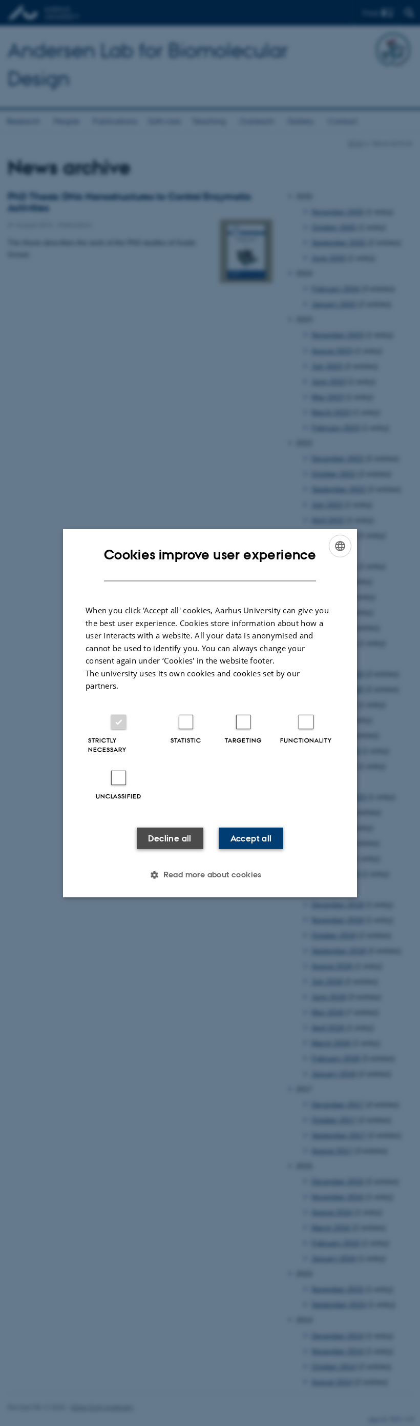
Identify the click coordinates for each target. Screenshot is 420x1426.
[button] (210, 875)
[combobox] (340, 545)
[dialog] (210, 713)
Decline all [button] (169, 838)
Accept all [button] (251, 838)
